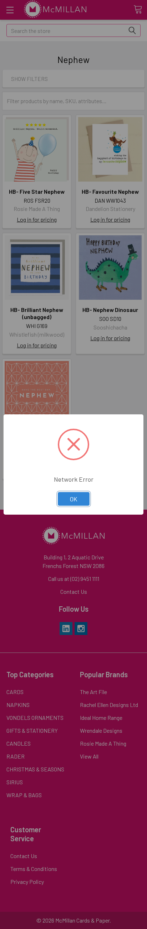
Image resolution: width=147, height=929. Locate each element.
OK (73, 498)
